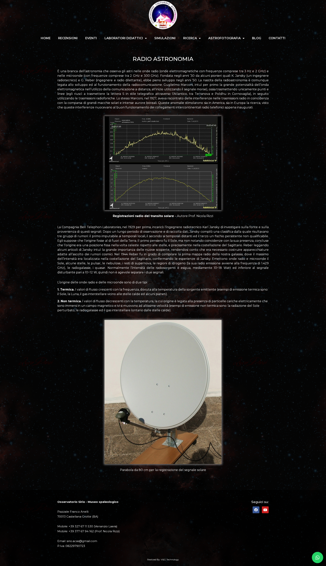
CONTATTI (277, 38)
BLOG (256, 38)
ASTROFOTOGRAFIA (224, 38)
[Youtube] (265, 509)
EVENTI (91, 38)
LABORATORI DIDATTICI (124, 38)
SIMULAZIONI (165, 38)
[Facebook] (256, 509)
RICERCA (190, 38)
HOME (46, 38)
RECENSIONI (68, 38)
